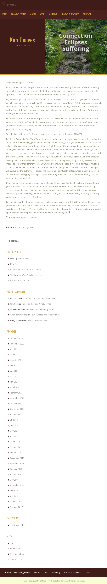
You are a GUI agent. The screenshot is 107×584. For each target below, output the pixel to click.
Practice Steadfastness (36, 320)
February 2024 (16, 338)
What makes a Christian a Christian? (26, 269)
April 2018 (14, 496)
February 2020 (16, 447)
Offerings (54, 14)
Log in (12, 543)
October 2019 (16, 469)
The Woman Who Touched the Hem (26, 275)
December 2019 (17, 458)
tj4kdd (30, 227)
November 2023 (17, 343)
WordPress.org (16, 559)
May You (14, 264)
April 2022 (14, 349)
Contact (87, 14)
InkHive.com (45, 581)
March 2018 (15, 501)
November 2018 (17, 485)
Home (4, 14)
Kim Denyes (22, 39)
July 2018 (14, 490)
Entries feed (15, 548)
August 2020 (15, 414)
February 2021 (16, 392)
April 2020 (14, 436)
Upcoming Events (18, 14)
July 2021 (14, 365)
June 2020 (14, 425)
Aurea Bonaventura (18, 314)
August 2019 (15, 474)
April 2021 (14, 381)
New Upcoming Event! (20, 258)
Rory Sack (14, 304)
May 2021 (14, 376)
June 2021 (14, 371)
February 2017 (16, 507)
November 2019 (17, 463)
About (43, 14)
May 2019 (14, 479)
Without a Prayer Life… (20, 280)
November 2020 (17, 398)
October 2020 (16, 403)
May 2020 (14, 430)
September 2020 (17, 409)
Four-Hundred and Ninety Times (43, 298)
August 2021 (15, 360)
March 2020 (15, 441)
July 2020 (14, 420)
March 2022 (15, 354)
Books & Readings (70, 14)
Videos (33, 14)
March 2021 (15, 387)
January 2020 (15, 452)
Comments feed (17, 554)
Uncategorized (16, 525)
